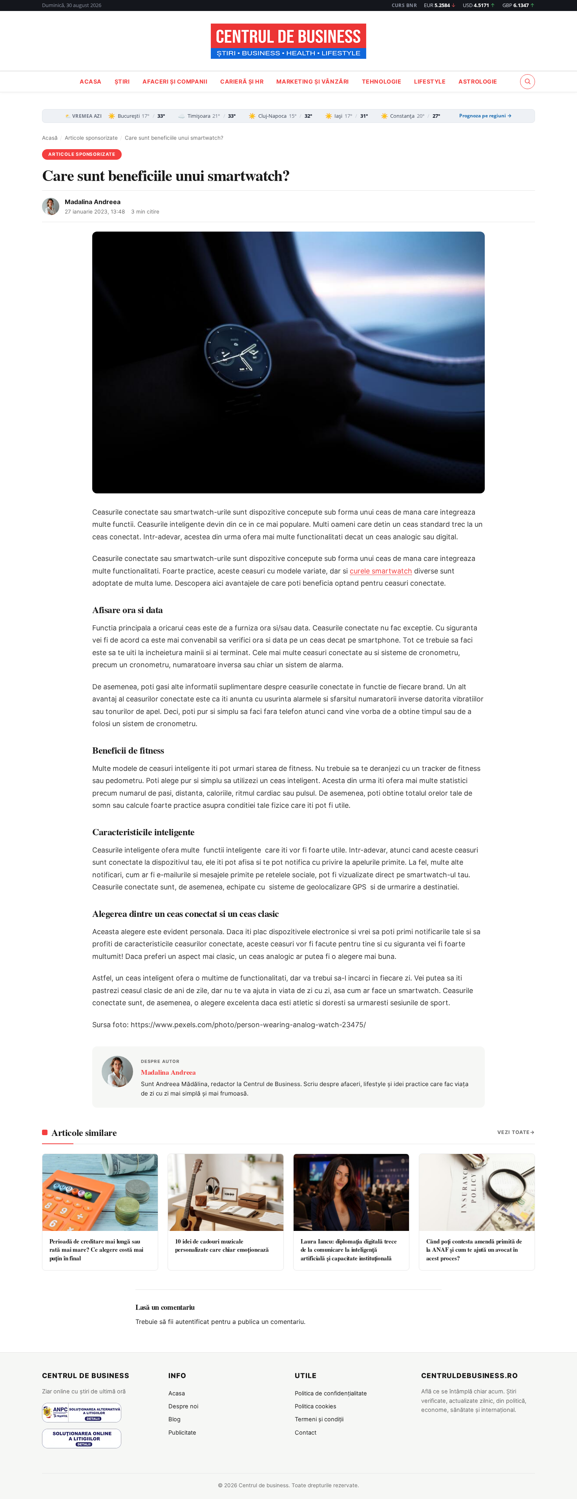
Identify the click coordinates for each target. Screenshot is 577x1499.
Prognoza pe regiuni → (485, 115)
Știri (122, 81)
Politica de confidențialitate (331, 1393)
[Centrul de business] (288, 41)
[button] (527, 81)
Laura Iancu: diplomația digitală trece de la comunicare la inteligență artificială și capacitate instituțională (349, 1249)
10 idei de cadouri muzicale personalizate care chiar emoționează (222, 1245)
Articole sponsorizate (91, 138)
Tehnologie (382, 81)
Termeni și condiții (319, 1419)
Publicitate (182, 1432)
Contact (305, 1432)
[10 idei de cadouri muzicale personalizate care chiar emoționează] (225, 1192)
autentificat (192, 1322)
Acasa (91, 81)
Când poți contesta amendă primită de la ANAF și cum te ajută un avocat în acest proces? (474, 1249)
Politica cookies (315, 1406)
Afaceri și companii (174, 81)
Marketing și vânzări (312, 81)
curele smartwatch (381, 571)
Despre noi (183, 1406)
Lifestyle (430, 81)
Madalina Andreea (93, 202)
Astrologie (477, 81)
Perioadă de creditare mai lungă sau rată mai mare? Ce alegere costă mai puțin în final (96, 1249)
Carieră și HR (242, 81)
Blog (174, 1419)
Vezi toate (513, 1132)
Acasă (50, 138)
